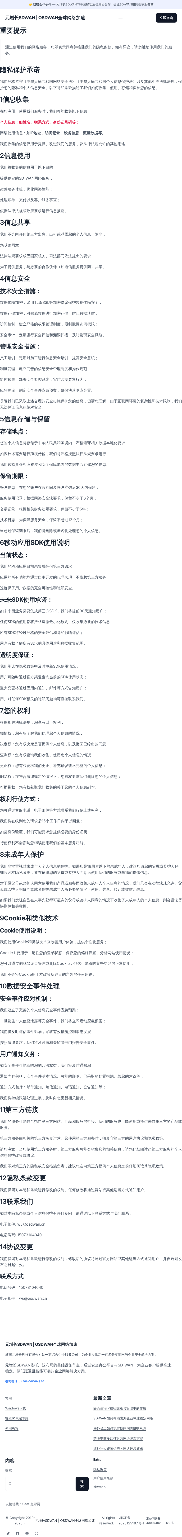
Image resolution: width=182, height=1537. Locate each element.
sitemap (99, 1487)
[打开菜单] (120, 18)
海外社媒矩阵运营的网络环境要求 (118, 1449)
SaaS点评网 (31, 1504)
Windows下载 (15, 1408)
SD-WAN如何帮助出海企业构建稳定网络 (123, 1418)
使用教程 (11, 1428)
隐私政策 (100, 1469)
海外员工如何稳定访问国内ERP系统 (119, 1428)
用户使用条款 (103, 1478)
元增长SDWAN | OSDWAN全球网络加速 (45, 17)
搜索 (8, 1470)
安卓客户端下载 (16, 1418)
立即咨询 (166, 18)
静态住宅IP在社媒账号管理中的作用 (119, 1408)
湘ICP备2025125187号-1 (131, 1520)
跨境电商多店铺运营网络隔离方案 (118, 1438)
